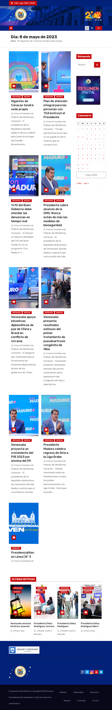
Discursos (94, 692)
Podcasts (16, 548)
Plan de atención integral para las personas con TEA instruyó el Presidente (55, 109)
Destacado (16, 97)
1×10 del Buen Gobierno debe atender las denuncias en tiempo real (21, 213)
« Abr (79, 183)
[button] (92, 28)
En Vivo (96, 700)
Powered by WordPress (19, 691)
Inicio (13, 40)
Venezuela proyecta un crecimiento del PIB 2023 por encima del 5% (22, 453)
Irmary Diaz (19, 630)
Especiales (78, 692)
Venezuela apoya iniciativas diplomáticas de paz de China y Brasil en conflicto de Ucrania (23, 329)
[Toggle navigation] (87, 28)
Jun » (86, 183)
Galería (67, 700)
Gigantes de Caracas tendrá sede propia (22, 105)
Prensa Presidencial (23, 113)
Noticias (27, 97)
